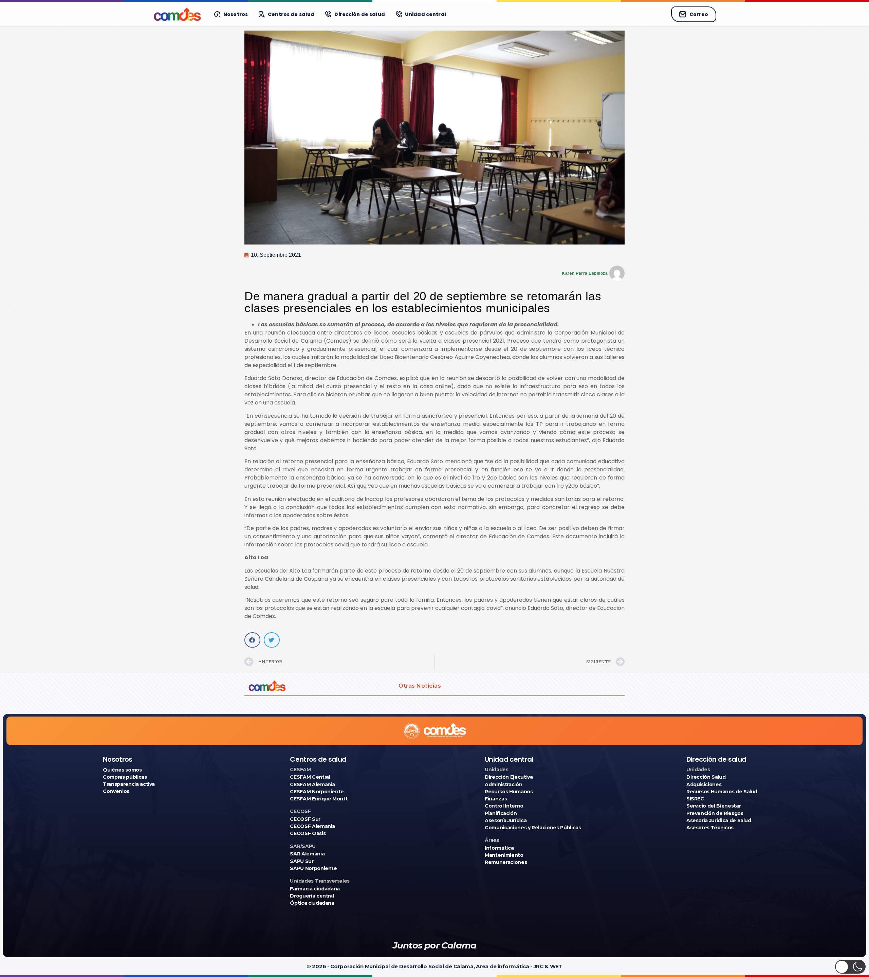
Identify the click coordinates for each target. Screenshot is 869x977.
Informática (499, 848)
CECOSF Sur (305, 819)
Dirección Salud (706, 777)
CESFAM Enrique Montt (319, 798)
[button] (252, 640)
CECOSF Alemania (312, 826)
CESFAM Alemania (312, 784)
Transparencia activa (129, 784)
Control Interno (504, 806)
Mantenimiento (504, 855)
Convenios (116, 791)
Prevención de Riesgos (714, 813)
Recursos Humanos (509, 791)
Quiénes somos (122, 770)
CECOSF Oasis (308, 833)
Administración (503, 784)
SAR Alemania (307, 853)
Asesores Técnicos (710, 827)
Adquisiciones (703, 784)
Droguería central (312, 896)
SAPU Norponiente (313, 868)
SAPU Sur (301, 861)
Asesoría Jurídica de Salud (718, 820)
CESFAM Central (310, 777)
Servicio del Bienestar (713, 806)
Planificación (501, 813)
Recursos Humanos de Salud (721, 791)
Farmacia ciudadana (315, 888)
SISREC (695, 798)
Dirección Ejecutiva (509, 777)
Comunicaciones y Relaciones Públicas (533, 827)
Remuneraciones (506, 862)
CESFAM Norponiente (317, 791)
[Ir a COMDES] (177, 14)
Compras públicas (125, 777)
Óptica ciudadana (312, 903)
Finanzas (496, 798)
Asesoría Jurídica (505, 820)
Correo (698, 14)
